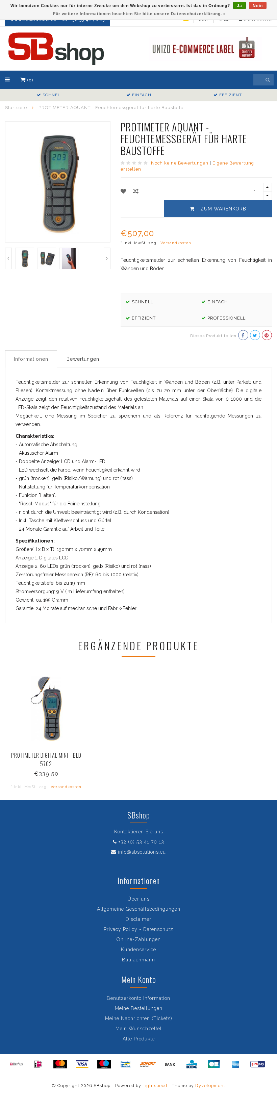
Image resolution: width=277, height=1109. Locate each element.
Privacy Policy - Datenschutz (138, 929)
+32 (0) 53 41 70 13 (141, 842)
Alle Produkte (139, 1038)
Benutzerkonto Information (138, 998)
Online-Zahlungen (139, 939)
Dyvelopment (210, 1085)
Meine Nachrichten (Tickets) (138, 1018)
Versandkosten (175, 243)
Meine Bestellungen (138, 1008)
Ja (239, 5)
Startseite (16, 107)
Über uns (138, 899)
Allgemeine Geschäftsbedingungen (138, 909)
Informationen (31, 359)
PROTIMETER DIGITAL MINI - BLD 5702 (46, 759)
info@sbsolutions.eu (142, 852)
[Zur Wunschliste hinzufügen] (123, 191)
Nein (258, 5)
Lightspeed (155, 1085)
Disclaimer (138, 919)
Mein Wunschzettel (139, 1028)
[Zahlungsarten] (16, 1064)
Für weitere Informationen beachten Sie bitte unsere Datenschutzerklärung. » (139, 13)
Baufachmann (138, 959)
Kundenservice (138, 949)
